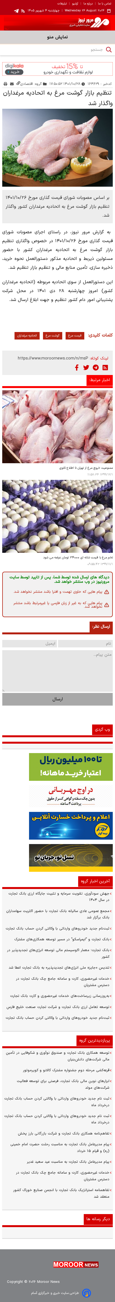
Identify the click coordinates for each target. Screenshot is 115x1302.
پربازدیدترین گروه (94, 1040)
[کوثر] (57, 826)
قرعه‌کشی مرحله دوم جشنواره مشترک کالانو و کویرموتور (66, 1070)
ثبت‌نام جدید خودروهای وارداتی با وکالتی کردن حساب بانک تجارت (57, 928)
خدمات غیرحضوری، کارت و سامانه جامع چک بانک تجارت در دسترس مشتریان (62, 982)
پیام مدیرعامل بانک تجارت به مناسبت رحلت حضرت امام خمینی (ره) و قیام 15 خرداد (59, 1148)
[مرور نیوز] (57, 23)
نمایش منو (57, 37)
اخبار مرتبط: (99, 380)
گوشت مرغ (52, 335)
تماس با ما (104, 4)
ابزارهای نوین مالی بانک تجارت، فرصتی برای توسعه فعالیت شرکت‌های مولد (63, 1084)
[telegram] (16, 11)
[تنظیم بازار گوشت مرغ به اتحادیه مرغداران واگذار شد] (57, 148)
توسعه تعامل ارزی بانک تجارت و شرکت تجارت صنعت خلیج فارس (57, 1007)
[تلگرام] (96, 367)
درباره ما (88, 4)
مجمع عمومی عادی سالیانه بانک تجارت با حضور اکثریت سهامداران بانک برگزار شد (57, 914)
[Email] (12, 84)
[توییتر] (86, 367)
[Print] (5, 84)
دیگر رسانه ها (98, 1219)
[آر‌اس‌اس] (105, 367)
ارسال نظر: (101, 627)
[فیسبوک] (77, 367)
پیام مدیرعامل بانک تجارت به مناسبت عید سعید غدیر (68, 1162)
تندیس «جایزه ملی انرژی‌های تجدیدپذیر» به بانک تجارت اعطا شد (59, 968)
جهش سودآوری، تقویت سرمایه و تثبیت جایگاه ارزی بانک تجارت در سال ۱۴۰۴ (58, 897)
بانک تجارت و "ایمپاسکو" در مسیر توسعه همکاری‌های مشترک (61, 939)
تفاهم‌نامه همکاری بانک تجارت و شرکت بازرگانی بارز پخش (63, 1133)
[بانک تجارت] (57, 767)
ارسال (57, 699)
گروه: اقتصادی (31, 84)
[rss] (23, 11)
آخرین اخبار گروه (95, 881)
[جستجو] (109, 50)
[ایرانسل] (57, 858)
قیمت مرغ (75, 335)
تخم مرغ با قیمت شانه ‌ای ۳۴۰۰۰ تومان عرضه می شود (78, 557)
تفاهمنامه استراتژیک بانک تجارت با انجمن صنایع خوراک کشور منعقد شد (61, 1193)
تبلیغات (62, 4)
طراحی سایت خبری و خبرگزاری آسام (55, 1293)
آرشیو (75, 4)
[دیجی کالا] (57, 68)
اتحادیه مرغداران (27, 335)
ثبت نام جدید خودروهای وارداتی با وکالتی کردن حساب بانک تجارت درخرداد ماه (56, 1102)
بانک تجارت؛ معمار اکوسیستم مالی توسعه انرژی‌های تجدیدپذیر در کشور (58, 953)
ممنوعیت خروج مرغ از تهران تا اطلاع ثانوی (86, 468)
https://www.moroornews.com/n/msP (53, 358)
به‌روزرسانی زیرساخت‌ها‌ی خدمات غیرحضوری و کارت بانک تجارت (59, 996)
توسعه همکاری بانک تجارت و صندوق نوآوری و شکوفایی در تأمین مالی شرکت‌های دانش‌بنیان (57, 1056)
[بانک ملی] (57, 796)
